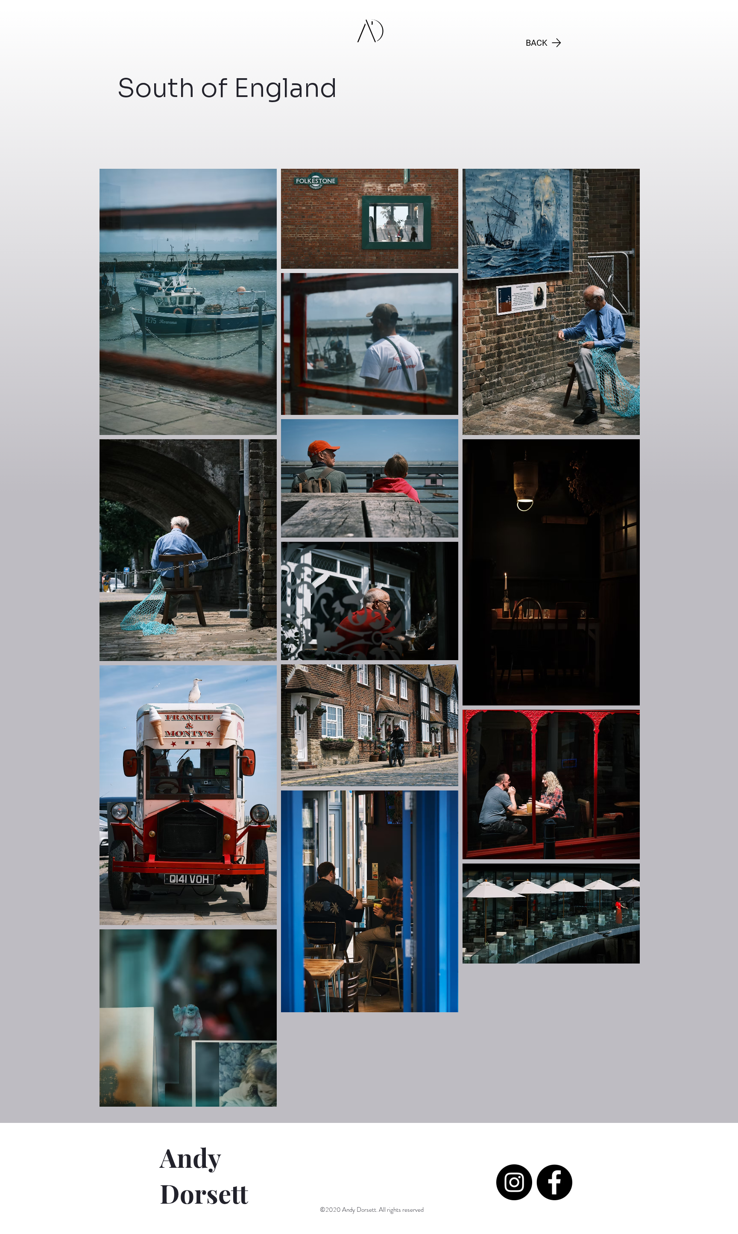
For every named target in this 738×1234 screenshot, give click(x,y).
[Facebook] (554, 1182)
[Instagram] (514, 1182)
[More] (551, 4)
